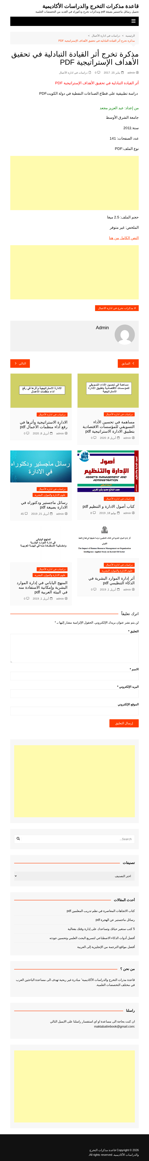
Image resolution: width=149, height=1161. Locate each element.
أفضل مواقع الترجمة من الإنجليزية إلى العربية (106, 947)
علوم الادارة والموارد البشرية (50, 494)
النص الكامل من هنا (124, 238)
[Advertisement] (74, 183)
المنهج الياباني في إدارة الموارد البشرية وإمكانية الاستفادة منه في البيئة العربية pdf (42, 587)
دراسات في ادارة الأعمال (73, 72)
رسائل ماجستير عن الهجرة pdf (115, 919)
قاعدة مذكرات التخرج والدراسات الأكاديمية (90, 6)
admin (131, 72)
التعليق (133, 631)
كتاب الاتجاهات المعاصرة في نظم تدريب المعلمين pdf (101, 911)
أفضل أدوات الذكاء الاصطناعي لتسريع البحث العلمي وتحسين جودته (92, 938)
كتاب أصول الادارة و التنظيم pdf (109, 506)
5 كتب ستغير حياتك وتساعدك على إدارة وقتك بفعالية (101, 929)
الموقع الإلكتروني (128, 704)
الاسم (134, 669)
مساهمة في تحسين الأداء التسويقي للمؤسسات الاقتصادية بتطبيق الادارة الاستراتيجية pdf (109, 426)
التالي (22, 363)
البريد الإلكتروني (128, 686)
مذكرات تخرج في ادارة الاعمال (115, 308)
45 (22, 513)
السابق (126, 363)
